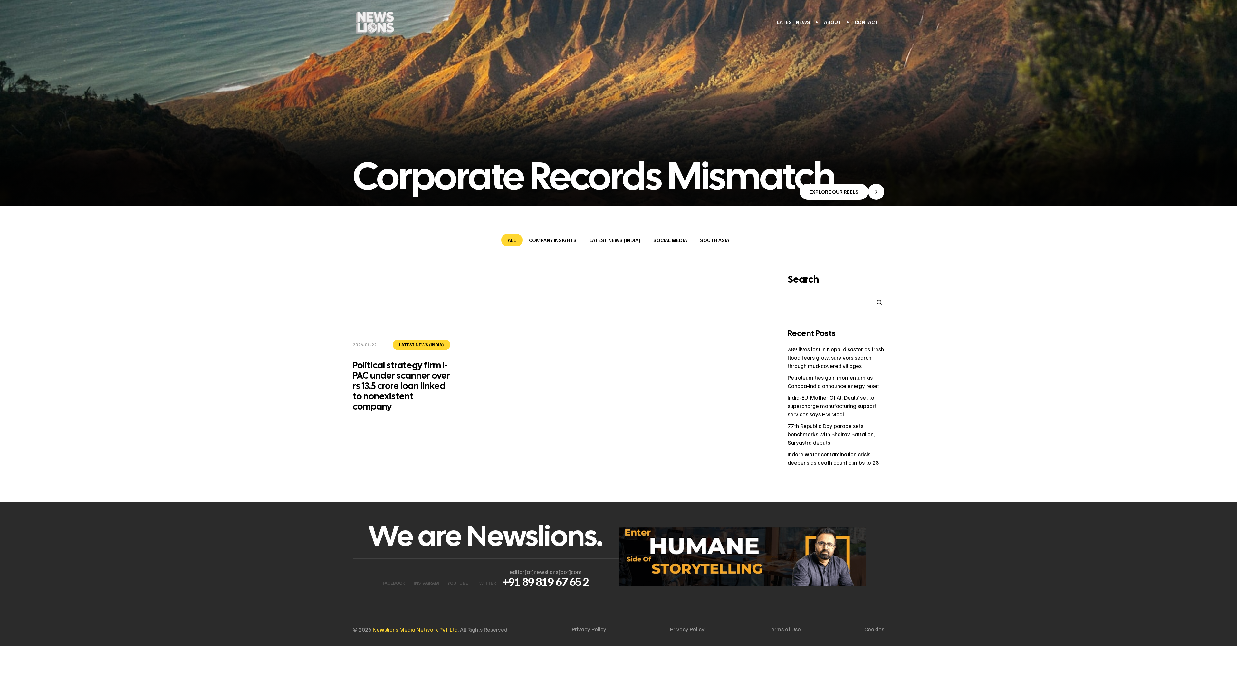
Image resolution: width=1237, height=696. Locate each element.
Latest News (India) (615, 240)
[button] (842, 192)
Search (803, 279)
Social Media (670, 240)
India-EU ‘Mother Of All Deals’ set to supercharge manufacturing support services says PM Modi (832, 406)
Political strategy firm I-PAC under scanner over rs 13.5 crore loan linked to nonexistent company (401, 385)
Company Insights (553, 240)
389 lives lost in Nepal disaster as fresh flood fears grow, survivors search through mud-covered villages (836, 357)
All (512, 240)
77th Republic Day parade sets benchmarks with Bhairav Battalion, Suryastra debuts (831, 434)
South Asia (714, 240)
